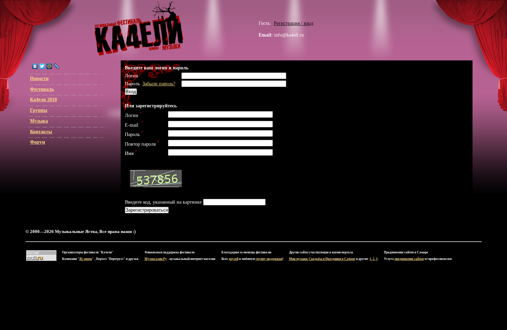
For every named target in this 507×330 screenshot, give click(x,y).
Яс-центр (85, 259)
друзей (233, 259)
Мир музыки (298, 259)
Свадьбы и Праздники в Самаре (332, 259)
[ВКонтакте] (35, 66)
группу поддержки (269, 259)
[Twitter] (42, 66)
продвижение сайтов (409, 259)
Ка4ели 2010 (43, 99)
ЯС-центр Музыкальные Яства (139, 28)
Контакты (41, 131)
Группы (38, 110)
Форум (37, 142)
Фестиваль (42, 89)
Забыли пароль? (158, 83)
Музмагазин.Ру (156, 259)
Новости (39, 78)
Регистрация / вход (293, 23)
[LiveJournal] (56, 66)
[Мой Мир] (49, 66)
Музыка (39, 121)
